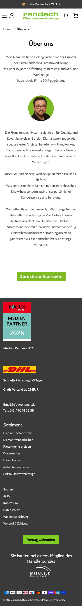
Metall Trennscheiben (17, 467)
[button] (66, 16)
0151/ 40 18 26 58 (21, 410)
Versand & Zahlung (15, 523)
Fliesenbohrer (12, 460)
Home (7, 29)
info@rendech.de (23, 405)
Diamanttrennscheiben (18, 440)
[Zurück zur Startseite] (41, 281)
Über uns (23, 29)
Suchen (8, 489)
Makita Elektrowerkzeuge (19, 474)
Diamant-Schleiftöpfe (17, 433)
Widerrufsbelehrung (16, 517)
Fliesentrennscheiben (17, 446)
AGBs (6, 496)
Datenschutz (11, 510)
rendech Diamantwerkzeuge (27, 599)
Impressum (10, 503)
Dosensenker (11, 453)
